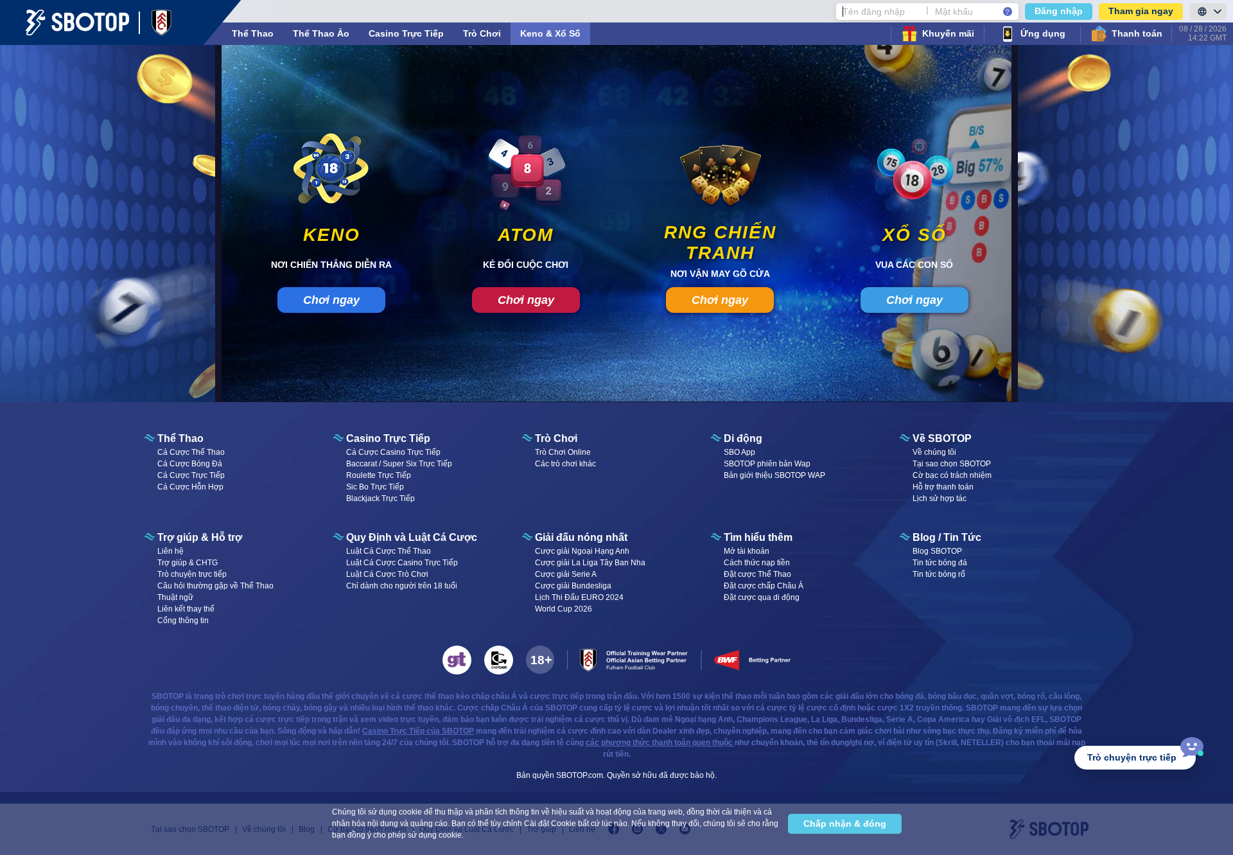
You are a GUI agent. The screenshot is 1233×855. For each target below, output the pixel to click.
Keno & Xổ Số (550, 33)
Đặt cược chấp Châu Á (763, 585)
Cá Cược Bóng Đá (189, 463)
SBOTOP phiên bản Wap (767, 463)
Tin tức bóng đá (940, 562)
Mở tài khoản (746, 551)
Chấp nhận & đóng (844, 823)
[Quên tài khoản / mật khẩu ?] (1008, 11)
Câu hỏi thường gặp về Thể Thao (215, 585)
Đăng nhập (1059, 11)
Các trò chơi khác (565, 463)
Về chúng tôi (934, 452)
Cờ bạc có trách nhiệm (952, 475)
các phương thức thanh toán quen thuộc (660, 742)
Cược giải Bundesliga (573, 585)
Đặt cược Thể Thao (757, 574)
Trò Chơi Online (563, 452)
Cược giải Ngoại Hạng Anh (582, 551)
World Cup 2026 (563, 608)
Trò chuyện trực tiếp (192, 574)
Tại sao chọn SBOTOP (952, 463)
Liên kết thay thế (185, 608)
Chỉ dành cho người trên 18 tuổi (401, 585)
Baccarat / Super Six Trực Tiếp (399, 463)
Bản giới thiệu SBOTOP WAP (774, 475)
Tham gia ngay (1140, 11)
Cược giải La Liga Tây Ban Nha (590, 562)
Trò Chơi (482, 33)
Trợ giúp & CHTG (187, 562)
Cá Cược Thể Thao (191, 452)
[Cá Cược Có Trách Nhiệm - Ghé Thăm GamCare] (499, 660)
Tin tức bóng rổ (939, 574)
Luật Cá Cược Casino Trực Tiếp (402, 562)
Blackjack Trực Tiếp (380, 498)
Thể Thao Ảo (321, 33)
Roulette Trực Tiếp (378, 475)
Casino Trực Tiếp (406, 33)
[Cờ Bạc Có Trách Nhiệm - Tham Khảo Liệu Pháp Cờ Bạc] (457, 660)
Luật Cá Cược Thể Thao (388, 551)
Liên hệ (170, 551)
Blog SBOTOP (937, 551)
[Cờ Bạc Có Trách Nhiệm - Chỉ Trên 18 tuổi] (540, 659)
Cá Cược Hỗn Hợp (190, 486)
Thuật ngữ (175, 597)
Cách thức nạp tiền (757, 562)
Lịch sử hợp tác (939, 498)
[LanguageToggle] (1208, 11)
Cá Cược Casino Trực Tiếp (393, 452)
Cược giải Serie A (566, 574)
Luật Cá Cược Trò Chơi (387, 574)
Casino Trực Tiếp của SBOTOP (418, 731)
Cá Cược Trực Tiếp (191, 475)
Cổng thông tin (183, 620)
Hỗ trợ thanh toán (943, 486)
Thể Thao (253, 33)
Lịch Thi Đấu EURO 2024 (579, 597)
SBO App (739, 452)
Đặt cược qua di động (762, 597)
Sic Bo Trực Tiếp (375, 486)
